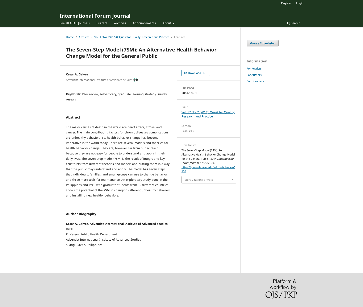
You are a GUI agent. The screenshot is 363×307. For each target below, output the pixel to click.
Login (299, 3)
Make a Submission (263, 43)
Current (101, 23)
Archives (120, 23)
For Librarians (255, 81)
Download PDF (197, 73)
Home (70, 37)
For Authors (254, 75)
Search (295, 23)
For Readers (254, 68)
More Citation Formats (198, 180)
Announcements (144, 23)
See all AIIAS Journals (75, 23)
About (167, 23)
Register (286, 3)
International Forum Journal (95, 15)
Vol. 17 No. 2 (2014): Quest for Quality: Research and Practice (131, 37)
